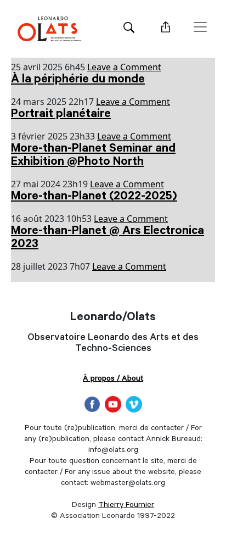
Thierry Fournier (126, 505)
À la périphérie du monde (78, 80)
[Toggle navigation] (200, 26)
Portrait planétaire (61, 114)
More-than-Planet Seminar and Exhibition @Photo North (93, 156)
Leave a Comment (124, 67)
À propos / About (113, 379)
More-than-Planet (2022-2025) (94, 197)
